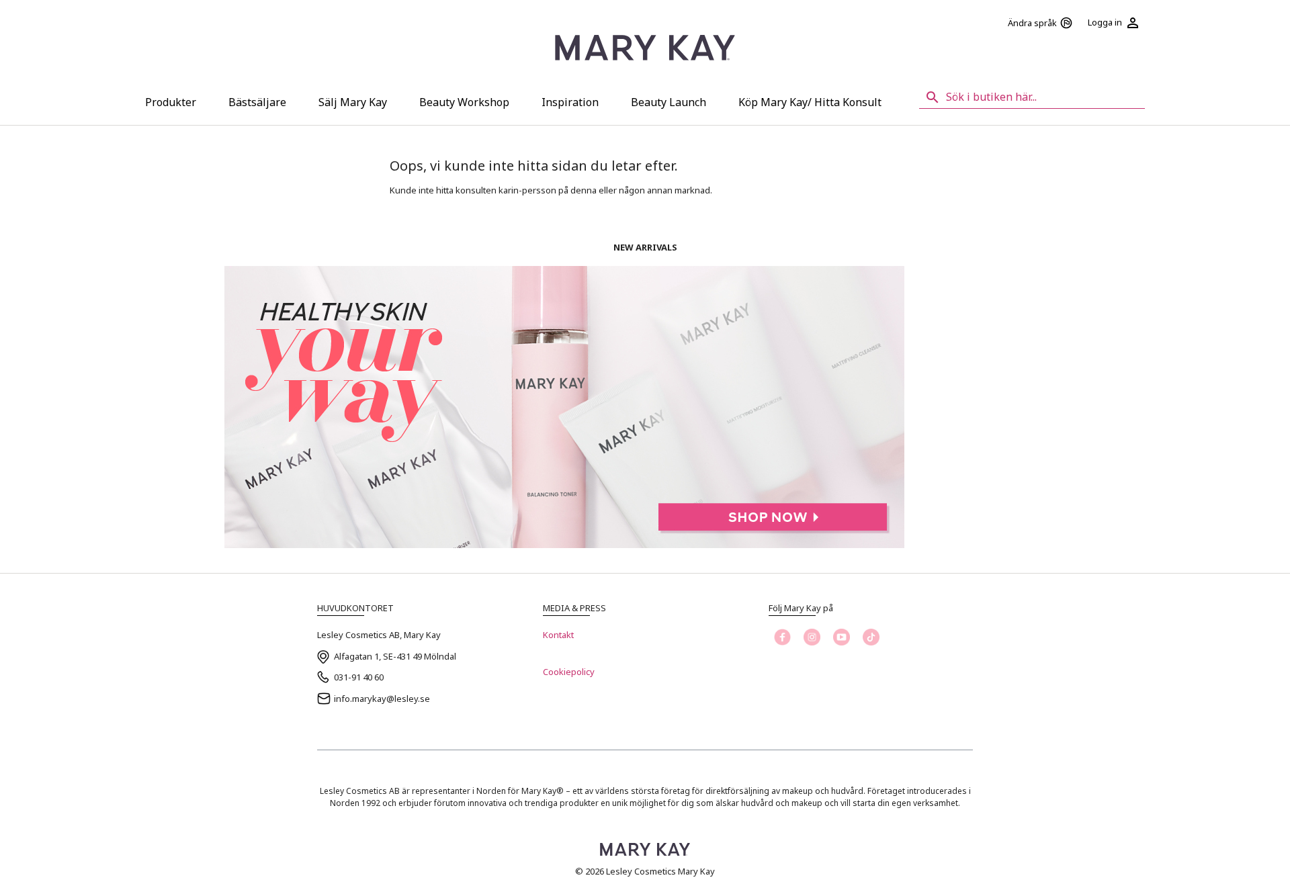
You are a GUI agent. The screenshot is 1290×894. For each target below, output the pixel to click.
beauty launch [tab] (668, 102)
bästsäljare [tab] (257, 102)
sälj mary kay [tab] (352, 102)
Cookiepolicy (569, 672)
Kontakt (558, 635)
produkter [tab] (170, 102)
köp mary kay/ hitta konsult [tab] (810, 102)
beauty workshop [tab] (464, 102)
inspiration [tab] (570, 102)
